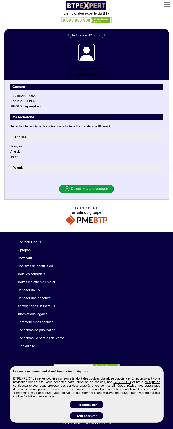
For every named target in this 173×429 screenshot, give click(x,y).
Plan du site (26, 346)
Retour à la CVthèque (86, 35)
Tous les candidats (31, 274)
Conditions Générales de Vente (40, 338)
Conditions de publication (36, 330)
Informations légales (32, 314)
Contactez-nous (29, 242)
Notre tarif (24, 258)
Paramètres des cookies (35, 322)
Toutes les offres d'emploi (36, 282)
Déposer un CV (29, 290)
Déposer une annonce (34, 298)
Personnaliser (86, 404)
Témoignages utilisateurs (36, 306)
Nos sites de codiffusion (35, 266)
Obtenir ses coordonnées (89, 189)
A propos (24, 250)
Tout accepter (87, 416)
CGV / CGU (122, 382)
